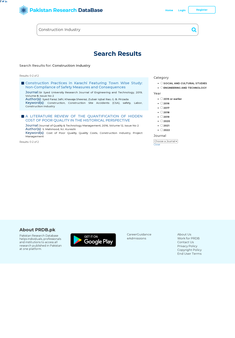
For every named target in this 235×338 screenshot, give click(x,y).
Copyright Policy (189, 250)
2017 (166, 108)
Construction (56, 102)
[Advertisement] (117, 170)
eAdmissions (136, 238)
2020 (166, 121)
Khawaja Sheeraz (76, 99)
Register (201, 9)
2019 (166, 116)
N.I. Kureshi (68, 129)
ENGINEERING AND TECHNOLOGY (185, 87)
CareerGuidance (139, 234)
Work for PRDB (188, 238)
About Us (184, 234)
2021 (166, 125)
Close (157, 144)
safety (127, 102)
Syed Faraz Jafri (52, 99)
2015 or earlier (172, 99)
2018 (166, 112)
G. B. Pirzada (120, 99)
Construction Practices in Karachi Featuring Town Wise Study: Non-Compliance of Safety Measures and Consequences (83, 85)
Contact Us (185, 242)
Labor (138, 102)
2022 (166, 130)
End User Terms (189, 253)
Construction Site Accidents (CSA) (93, 102)
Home (169, 10)
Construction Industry (40, 106)
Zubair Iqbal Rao (99, 99)
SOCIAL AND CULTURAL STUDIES (185, 83)
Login (182, 10)
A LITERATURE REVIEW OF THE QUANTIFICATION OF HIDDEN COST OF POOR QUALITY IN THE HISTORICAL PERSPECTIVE (83, 118)
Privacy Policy (187, 246)
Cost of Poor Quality (61, 133)
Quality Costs (88, 133)
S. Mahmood (50, 129)
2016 (166, 103)
